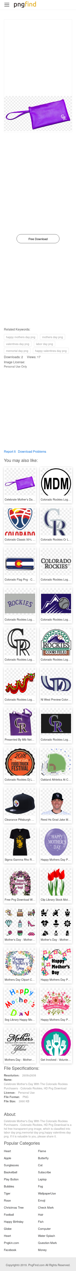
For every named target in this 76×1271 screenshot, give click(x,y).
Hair (40, 1214)
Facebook (10, 1250)
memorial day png (17, 351)
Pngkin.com (11, 1243)
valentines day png (17, 344)
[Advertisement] (38, 57)
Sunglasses (11, 1165)
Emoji (41, 1200)
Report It (10, 451)
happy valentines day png (51, 351)
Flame (42, 1151)
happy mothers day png (20, 337)
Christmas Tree (14, 1207)
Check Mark (46, 1207)
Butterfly (43, 1158)
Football (9, 1214)
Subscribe (44, 1172)
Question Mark (47, 1243)
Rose (7, 1200)
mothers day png (52, 337)
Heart (7, 1151)
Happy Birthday (14, 1221)
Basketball (10, 1172)
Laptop (42, 1179)
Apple (7, 1158)
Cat (40, 1165)
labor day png (44, 344)
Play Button (11, 1179)
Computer (44, 1228)
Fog (40, 1186)
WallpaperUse (47, 1193)
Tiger (7, 1193)
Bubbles (9, 1186)
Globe (7, 1228)
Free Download (38, 239)
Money (42, 1250)
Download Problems (32, 451)
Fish (40, 1221)
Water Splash (46, 1236)
